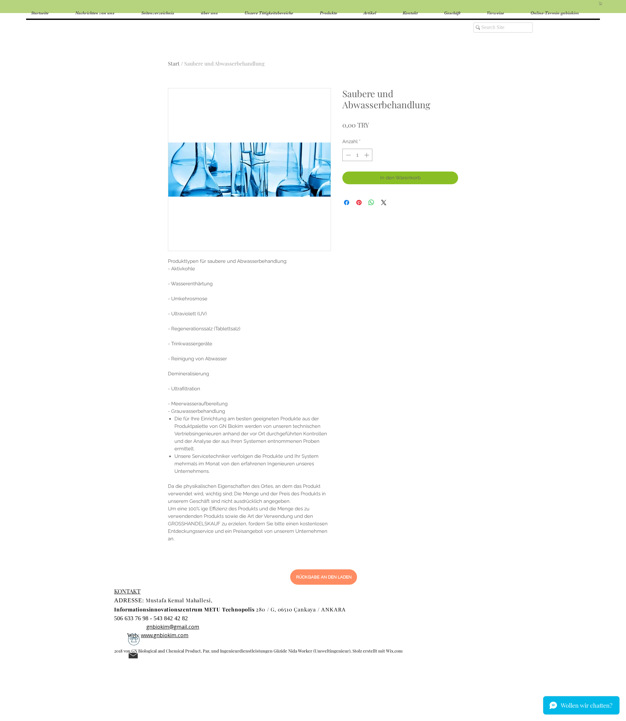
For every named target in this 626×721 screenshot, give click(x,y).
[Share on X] (384, 202)
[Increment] (367, 155)
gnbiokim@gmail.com (172, 626)
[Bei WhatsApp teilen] (371, 202)
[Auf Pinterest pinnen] (359, 202)
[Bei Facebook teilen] (346, 202)
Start (174, 63)
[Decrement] (347, 155)
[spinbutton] (357, 155)
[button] (601, 3)
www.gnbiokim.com (164, 635)
